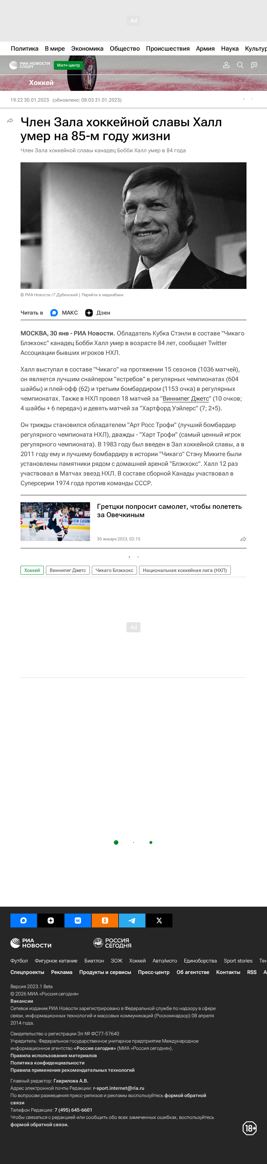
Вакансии (21, 1001)
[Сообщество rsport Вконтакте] (78, 920)
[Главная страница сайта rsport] (45, 65)
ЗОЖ (116, 961)
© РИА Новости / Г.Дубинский (49, 294)
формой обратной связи (38, 1124)
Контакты (228, 972)
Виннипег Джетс (186, 398)
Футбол (19, 961)
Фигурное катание (56, 961)
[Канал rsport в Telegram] (132, 920)
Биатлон (94, 961)
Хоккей (32, 570)
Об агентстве (193, 972)
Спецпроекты (27, 972)
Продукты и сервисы (105, 972)
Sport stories (238, 961)
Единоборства (200, 961)
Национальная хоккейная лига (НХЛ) (185, 570)
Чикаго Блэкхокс (114, 570)
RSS (252, 972)
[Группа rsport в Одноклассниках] (105, 920)
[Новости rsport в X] (159, 920)
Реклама (61, 972)
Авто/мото (165, 961)
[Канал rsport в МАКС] (23, 920)
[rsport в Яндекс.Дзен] (51, 920)
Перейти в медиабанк (102, 294)
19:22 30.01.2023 (29, 100)
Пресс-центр (154, 972)
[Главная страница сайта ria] (11, 65)
